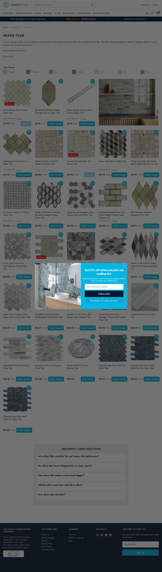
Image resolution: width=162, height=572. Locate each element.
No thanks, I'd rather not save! (104, 301)
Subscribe (104, 294)
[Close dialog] (124, 266)
